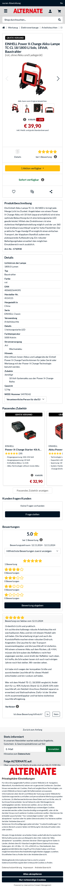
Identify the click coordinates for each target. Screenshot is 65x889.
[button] (6, 79)
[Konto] (50, 11)
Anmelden (53, 749)
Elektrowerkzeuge (29, 27)
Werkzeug (13, 27)
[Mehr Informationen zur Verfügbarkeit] (42, 179)
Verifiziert (10, 706)
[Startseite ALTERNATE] (28, 10)
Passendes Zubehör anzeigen (32, 490)
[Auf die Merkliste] (13, 191)
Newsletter (32, 3)
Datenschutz (24, 753)
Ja (47, 714)
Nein (56, 714)
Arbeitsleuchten (49, 27)
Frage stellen (32, 514)
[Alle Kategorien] (5, 11)
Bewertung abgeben (32, 605)
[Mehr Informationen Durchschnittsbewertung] (55, 156)
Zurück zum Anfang (32, 729)
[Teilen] (51, 191)
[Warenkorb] (59, 11)
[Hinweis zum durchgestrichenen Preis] (24, 119)
